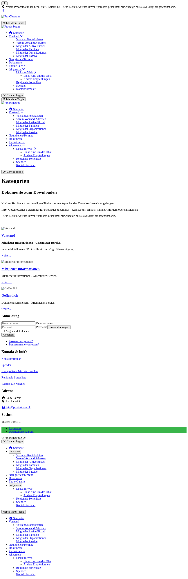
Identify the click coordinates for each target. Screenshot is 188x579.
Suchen (5, 421)
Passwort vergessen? (21, 341)
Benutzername (44, 323)
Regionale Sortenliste (13, 377)
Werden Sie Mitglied (13, 383)
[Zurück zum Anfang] (4, 3)
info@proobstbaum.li (17, 407)
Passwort (41, 327)
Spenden (6, 365)
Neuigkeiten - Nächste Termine (19, 371)
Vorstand (8, 235)
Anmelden (8, 334)
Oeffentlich (9, 295)
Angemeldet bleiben (17, 331)
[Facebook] (3, 10)
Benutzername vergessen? (24, 344)
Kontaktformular (11, 358)
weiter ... (6, 255)
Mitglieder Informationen (20, 269)
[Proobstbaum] (10, 26)
